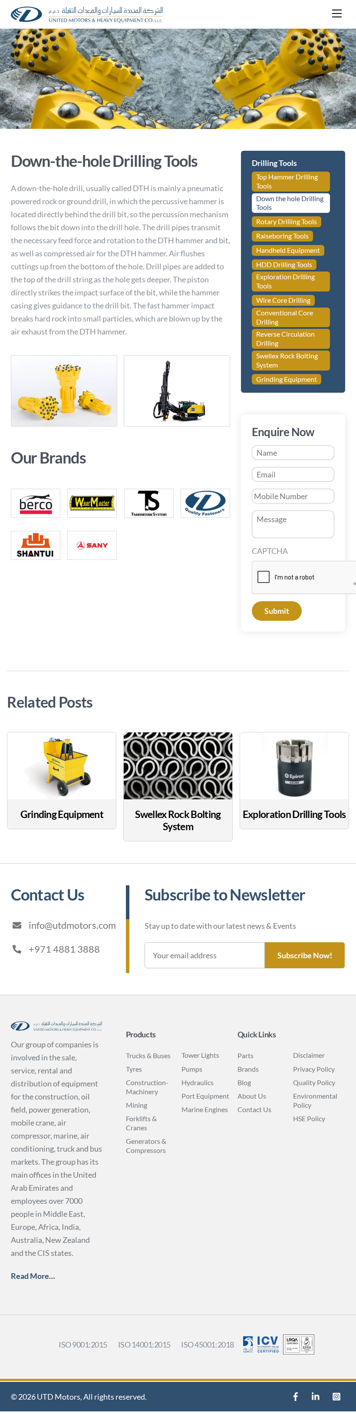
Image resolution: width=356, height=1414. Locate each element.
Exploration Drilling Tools (285, 281)
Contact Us (254, 1109)
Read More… (33, 1276)
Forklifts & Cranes (141, 1123)
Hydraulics (197, 1082)
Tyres (134, 1069)
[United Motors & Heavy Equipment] (87, 19)
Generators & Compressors (146, 1145)
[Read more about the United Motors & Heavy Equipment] (295, 1396)
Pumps (191, 1069)
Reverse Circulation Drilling (285, 338)
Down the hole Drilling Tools (289, 203)
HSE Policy (309, 1118)
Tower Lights (200, 1055)
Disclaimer (309, 1055)
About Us (251, 1096)
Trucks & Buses (148, 1055)
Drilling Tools (274, 163)
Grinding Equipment (286, 379)
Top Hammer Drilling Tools (287, 181)
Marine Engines (204, 1109)
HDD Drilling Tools (284, 264)
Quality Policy (314, 1082)
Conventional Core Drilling (284, 317)
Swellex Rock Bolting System (287, 360)
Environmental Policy (315, 1100)
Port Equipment (205, 1096)
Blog (244, 1082)
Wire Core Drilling (283, 300)
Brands (248, 1069)
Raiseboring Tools (282, 236)
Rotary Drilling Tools (286, 221)
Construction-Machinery (147, 1087)
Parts (245, 1055)
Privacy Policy (314, 1069)
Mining (136, 1105)
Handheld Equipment (288, 250)
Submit (276, 611)
